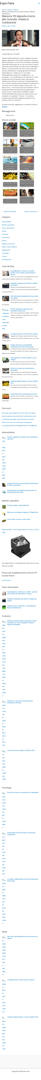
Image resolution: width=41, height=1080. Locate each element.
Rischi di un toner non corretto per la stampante (23, 792)
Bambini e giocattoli (8, 225)
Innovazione (6, 237)
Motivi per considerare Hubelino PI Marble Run (22, 512)
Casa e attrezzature (8, 228)
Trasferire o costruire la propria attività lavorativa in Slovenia (20, 702)
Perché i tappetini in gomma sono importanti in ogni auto (21, 310)
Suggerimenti (6, 250)
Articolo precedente (9, 211)
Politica (4, 26)
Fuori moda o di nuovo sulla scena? (19, 519)
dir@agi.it (5, 107)
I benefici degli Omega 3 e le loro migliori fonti (22, 1017)
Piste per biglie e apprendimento (18, 505)
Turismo (4, 256)
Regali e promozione (8, 244)
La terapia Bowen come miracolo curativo (24, 334)
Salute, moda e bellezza (9, 247)
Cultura (4, 231)
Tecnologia (5, 253)
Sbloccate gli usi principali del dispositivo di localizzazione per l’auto (22, 491)
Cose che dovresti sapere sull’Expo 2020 (21, 750)
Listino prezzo (6, 580)
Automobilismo (7, 222)
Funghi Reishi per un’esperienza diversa (23, 394)
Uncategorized (6, 259)
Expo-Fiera (7, 3)
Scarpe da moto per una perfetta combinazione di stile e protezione (22, 346)
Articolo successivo (32, 211)
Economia (5, 234)
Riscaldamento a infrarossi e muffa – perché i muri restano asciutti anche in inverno (23, 273)
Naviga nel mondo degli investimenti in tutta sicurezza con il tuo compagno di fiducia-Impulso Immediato (21, 622)
